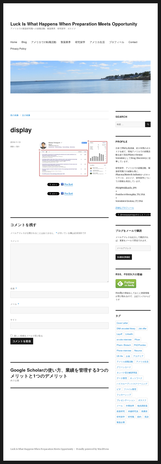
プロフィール (116, 42)
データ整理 (122, 378)
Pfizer (137, 339)
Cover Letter (122, 322)
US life (120, 355)
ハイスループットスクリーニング (132, 383)
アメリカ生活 (97, 42)
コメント (14, 240)
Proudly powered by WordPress (92, 449)
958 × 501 (14, 146)
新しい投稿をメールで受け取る (28, 335)
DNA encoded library (126, 328)
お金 (128, 355)
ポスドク (142, 400)
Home (13, 42)
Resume (138, 350)
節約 (139, 416)
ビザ (119, 389)
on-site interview (124, 339)
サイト (13, 319)
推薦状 (144, 411)
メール (14, 304)
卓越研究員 (133, 411)
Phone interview (124, 350)
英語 (146, 416)
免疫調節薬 (142, 405)
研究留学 (80, 42)
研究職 (131, 416)
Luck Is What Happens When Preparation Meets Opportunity (73, 23)
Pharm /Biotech (124, 344)
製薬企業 (121, 422)
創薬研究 (121, 411)
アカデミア (138, 355)
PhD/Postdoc (140, 344)
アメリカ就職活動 (125, 361)
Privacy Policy (18, 48)
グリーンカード (124, 367)
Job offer (142, 328)
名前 (13, 288)
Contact (133, 42)
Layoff (119, 333)
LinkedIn (129, 333)
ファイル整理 (130, 389)
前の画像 (14, 115)
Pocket (68, 184)
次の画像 (26, 115)
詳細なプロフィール (125, 207)
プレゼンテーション (126, 400)
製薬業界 (66, 42)
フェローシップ (124, 394)
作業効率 (130, 405)
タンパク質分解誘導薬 (127, 372)
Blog (24, 42)
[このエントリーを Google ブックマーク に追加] (62, 184)
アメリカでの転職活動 (43, 42)
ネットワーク (136, 378)
